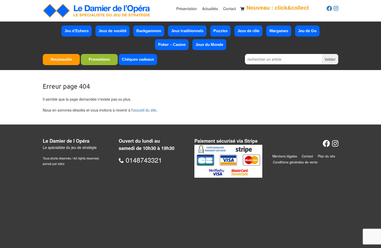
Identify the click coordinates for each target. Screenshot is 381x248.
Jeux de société (112, 31)
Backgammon (148, 31)
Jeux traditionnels (187, 31)
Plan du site (326, 156)
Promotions (99, 59)
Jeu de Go (307, 31)
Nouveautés (61, 59)
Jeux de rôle (248, 31)
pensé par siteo (54, 163)
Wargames (278, 31)
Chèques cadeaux (138, 59)
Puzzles (220, 31)
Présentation (186, 8)
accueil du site (144, 110)
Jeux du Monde (209, 44)
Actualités (210, 8)
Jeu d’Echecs (77, 31)
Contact (229, 8)
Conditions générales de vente (295, 162)
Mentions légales (284, 156)
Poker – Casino (172, 44)
